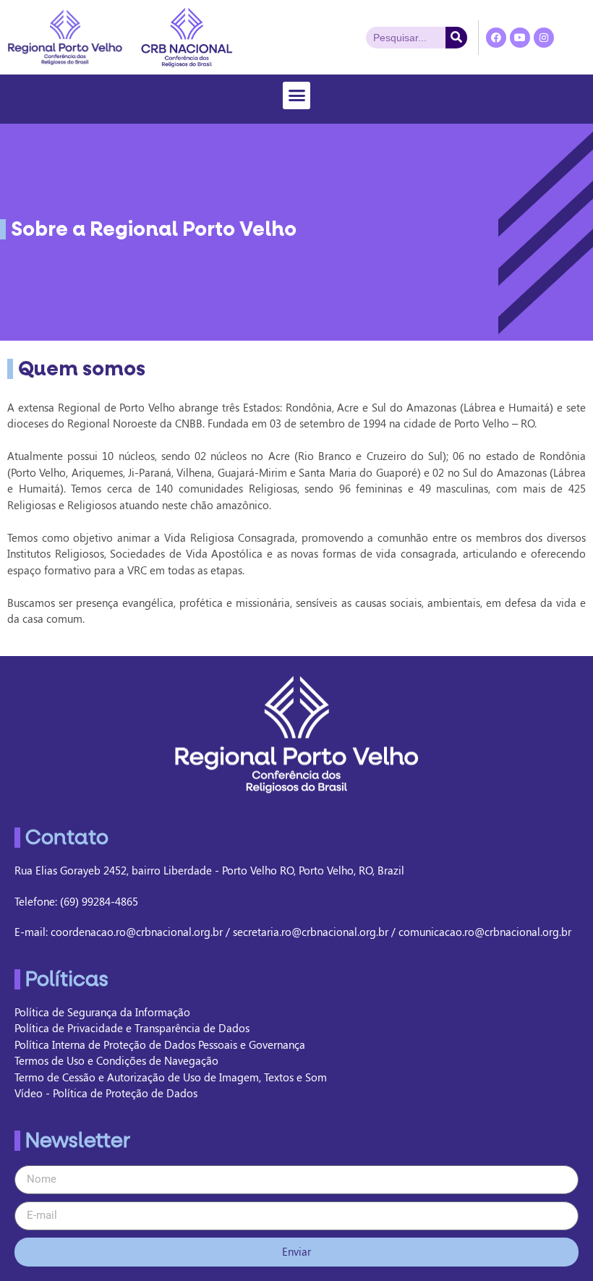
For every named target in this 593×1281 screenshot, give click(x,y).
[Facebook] (496, 37)
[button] (296, 95)
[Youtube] (520, 37)
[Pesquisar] (456, 37)
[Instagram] (544, 37)
